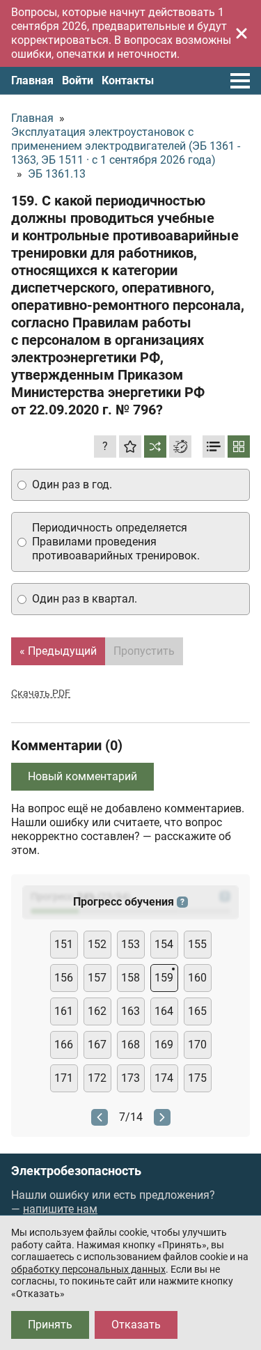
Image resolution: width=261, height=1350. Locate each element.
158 (130, 977)
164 (164, 1011)
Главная (32, 80)
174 (164, 1078)
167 (97, 1044)
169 (164, 1044)
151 (63, 944)
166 (63, 1044)
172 (97, 1078)
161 (63, 1011)
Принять (50, 1324)
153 (130, 944)
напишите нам (60, 1209)
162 (97, 1011)
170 (197, 1044)
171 (63, 1078)
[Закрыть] (241, 33)
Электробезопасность (76, 1171)
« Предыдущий (58, 651)
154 (164, 944)
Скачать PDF (40, 693)
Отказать (136, 1324)
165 (197, 1011)
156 (63, 977)
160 (197, 977)
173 (130, 1078)
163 (130, 1011)
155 (197, 944)
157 (97, 977)
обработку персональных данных (88, 1269)
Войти (77, 80)
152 (97, 944)
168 (130, 1044)
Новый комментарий (82, 776)
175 (197, 1078)
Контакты (128, 80)
